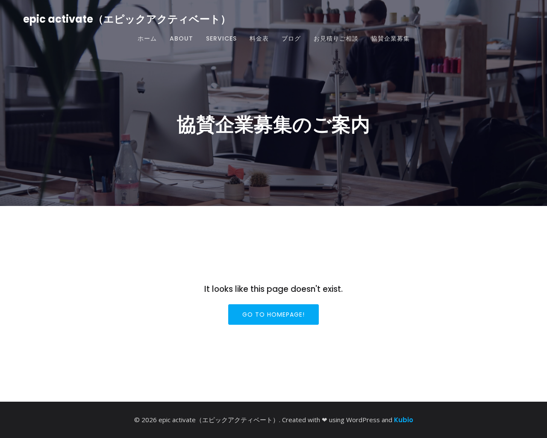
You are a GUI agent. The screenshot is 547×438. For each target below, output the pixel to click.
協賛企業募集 (390, 38)
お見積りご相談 (336, 38)
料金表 (259, 38)
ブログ (291, 38)
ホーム (147, 38)
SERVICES (221, 38)
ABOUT (181, 38)
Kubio (403, 419)
